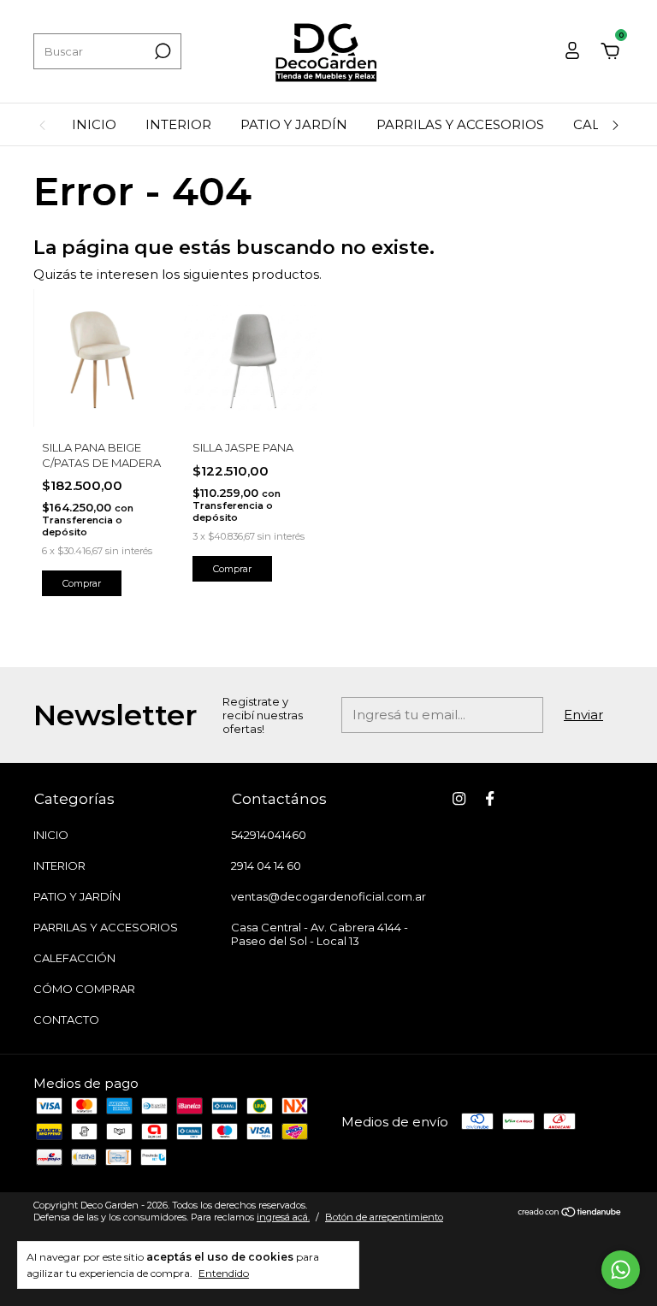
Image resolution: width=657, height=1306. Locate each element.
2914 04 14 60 (266, 865)
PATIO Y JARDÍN (293, 124)
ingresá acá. (283, 1217)
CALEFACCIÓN (74, 958)
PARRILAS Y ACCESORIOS (460, 124)
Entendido (223, 1273)
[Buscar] (161, 51)
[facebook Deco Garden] (489, 798)
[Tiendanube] (570, 1213)
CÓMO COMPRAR (84, 989)
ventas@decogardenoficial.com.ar (328, 896)
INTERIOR (178, 124)
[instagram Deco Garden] (459, 798)
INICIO (94, 124)
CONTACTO (66, 1019)
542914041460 (268, 835)
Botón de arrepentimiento (384, 1217)
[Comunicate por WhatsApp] (620, 1269)
